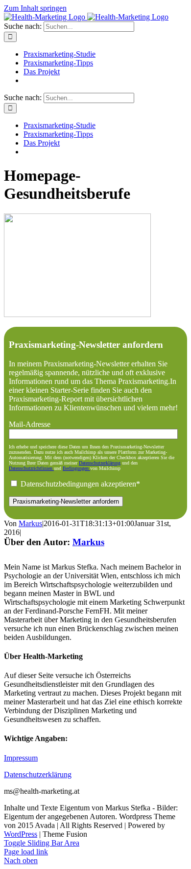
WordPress (20, 834)
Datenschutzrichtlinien (31, 468)
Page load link (26, 852)
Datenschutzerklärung (99, 463)
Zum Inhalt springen (35, 8)
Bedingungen (76, 468)
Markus (30, 523)
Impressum (21, 758)
